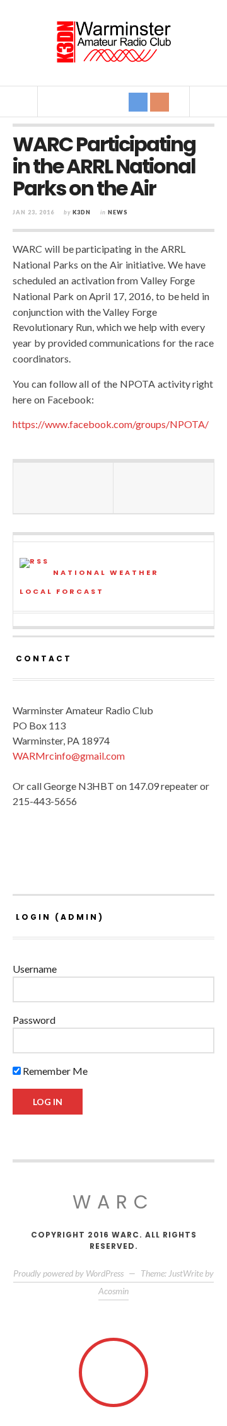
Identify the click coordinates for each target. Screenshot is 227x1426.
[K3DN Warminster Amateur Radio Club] (113, 42)
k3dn (82, 212)
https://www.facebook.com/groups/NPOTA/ (111, 424)
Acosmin (113, 1290)
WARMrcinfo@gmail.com (69, 756)
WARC (113, 1201)
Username (35, 969)
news (118, 212)
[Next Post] (164, 488)
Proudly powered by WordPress (68, 1273)
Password (34, 1020)
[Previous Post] (63, 488)
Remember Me (54, 1071)
